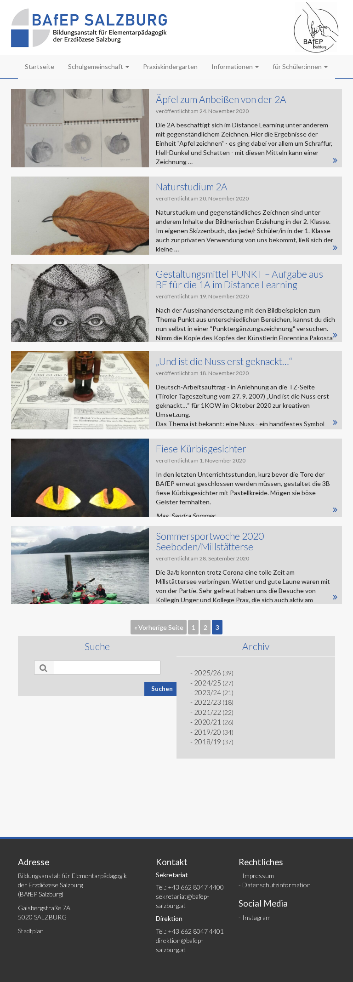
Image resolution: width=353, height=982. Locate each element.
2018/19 (207, 741)
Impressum (258, 875)
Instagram (256, 917)
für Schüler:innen (298, 66)
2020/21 (207, 722)
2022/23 (207, 702)
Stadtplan (31, 931)
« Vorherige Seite (158, 627)
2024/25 (207, 683)
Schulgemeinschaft (96, 66)
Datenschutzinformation (276, 885)
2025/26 (207, 672)
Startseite (39, 66)
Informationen (232, 66)
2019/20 (207, 732)
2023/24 (207, 692)
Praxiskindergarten (170, 66)
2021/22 (207, 712)
